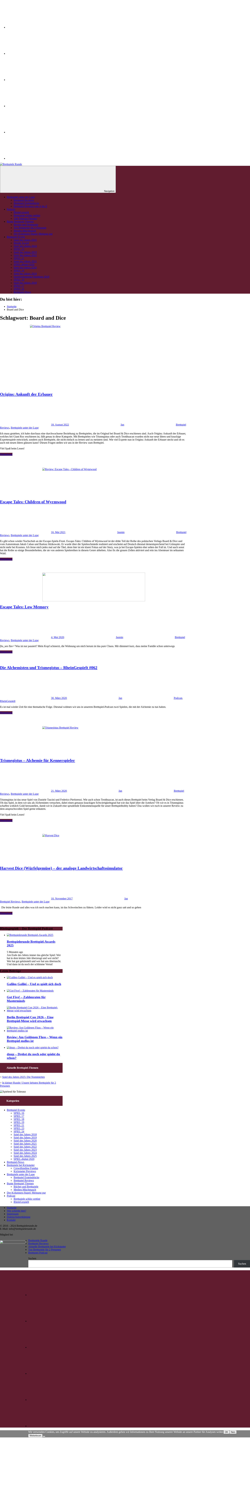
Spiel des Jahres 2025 (25, 239)
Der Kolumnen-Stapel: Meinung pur (33, 233)
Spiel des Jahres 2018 (25, 282)
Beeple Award (21, 243)
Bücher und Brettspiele (26, 224)
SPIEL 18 (19, 279)
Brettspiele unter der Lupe (21, 197)
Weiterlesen (6, 454)
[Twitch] (32, 79)
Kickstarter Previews (25, 1171)
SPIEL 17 (19, 285)
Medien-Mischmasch (25, 230)
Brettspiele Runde (37, 1240)
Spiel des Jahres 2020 (25, 267)
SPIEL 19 (19, 270)
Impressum (13, 1213)
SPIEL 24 (19, 1131)
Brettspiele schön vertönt (27, 215)
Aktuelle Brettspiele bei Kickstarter (47, 1246)
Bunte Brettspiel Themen (20, 221)
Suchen (32, 1258)
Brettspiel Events (16, 236)
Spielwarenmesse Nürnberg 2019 (31, 276)
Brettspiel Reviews (24, 200)
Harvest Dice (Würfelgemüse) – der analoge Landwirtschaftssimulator (61, 868)
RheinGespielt (21, 212)
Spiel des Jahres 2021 (25, 261)
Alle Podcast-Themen (25, 218)
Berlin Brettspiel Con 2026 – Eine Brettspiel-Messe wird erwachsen (30, 1019)
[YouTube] (32, 132)
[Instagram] (32, 53)
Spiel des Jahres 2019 (25, 273)
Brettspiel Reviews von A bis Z (30, 206)
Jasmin (120, 532)
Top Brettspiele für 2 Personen (30, 227)
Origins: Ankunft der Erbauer (26, 394)
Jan (122, 424)
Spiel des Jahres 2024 (25, 246)
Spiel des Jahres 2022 (25, 255)
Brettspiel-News (22, 292)
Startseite (11, 1207)
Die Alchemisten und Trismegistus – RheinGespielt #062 (48, 667)
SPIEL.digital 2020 (24, 264)
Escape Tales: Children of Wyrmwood (33, 502)
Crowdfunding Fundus (26, 1168)
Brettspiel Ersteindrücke (26, 203)
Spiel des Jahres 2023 (25, 252)
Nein (233, 1432)
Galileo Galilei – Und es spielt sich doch (34, 984)
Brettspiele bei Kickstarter (21, 1165)
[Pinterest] (32, 106)
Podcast (11, 209)
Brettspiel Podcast (37, 1252)
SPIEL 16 (19, 289)
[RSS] (32, 158)
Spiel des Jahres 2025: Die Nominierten (23, 1077)
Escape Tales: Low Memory (24, 607)
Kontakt (11, 1220)
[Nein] (44, 1436)
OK (226, 1432)
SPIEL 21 (19, 258)
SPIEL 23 (19, 249)
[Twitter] (32, 27)
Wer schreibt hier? (16, 1210)
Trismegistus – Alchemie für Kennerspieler (37, 760)
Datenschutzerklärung (18, 1216)
